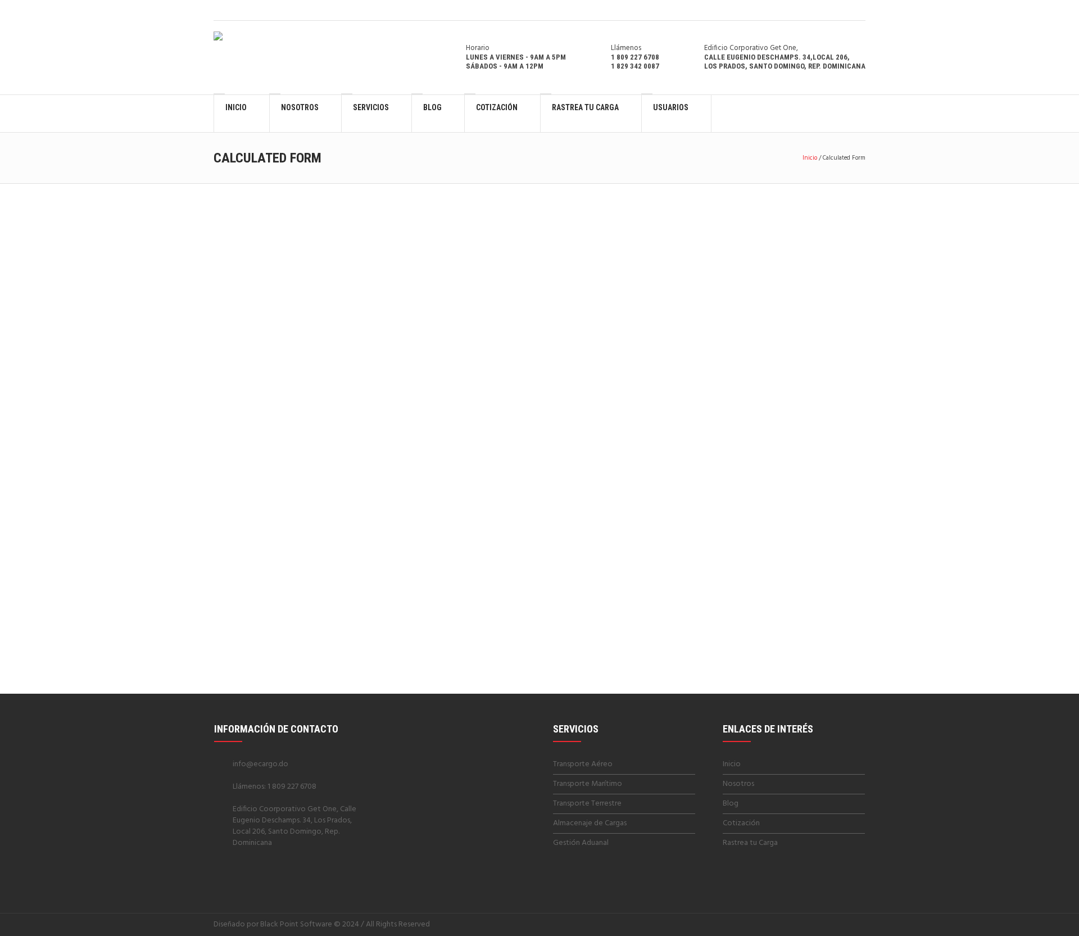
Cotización (741, 823)
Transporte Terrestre (587, 803)
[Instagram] (858, 10)
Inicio (810, 158)
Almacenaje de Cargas (590, 823)
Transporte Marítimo (587, 783)
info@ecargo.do (260, 764)
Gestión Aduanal (581, 842)
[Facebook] (844, 10)
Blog (730, 803)
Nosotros (738, 783)
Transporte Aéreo (583, 764)
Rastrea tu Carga (750, 842)
